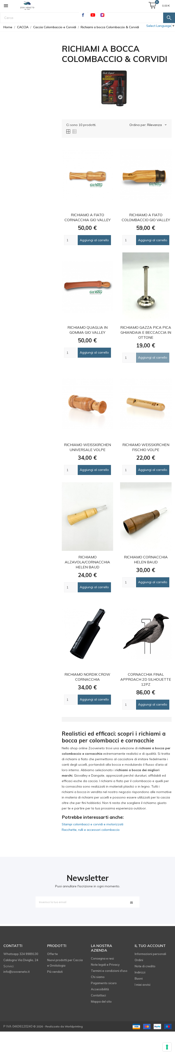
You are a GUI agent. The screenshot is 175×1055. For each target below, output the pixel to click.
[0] (152, 5)
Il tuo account (150, 945)
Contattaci (98, 995)
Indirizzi (140, 972)
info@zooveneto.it (16, 971)
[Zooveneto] (27, 6)
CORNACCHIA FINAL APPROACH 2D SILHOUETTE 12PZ (145, 679)
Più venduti (55, 971)
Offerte (52, 954)
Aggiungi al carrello (94, 240)
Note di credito (145, 966)
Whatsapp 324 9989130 (20, 954)
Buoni (139, 978)
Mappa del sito (101, 1001)
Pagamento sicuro (104, 983)
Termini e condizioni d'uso (109, 971)
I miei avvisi (142, 984)
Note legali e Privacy (105, 964)
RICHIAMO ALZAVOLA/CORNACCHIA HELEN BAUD (87, 562)
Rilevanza (157, 125)
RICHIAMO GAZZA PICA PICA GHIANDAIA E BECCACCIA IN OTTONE (145, 332)
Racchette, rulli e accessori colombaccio (91, 830)
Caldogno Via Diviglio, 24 (20, 960)
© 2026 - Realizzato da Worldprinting (58, 1026)
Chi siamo (98, 977)
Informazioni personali (150, 954)
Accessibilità (100, 989)
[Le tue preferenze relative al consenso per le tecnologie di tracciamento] (167, 1047)
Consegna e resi (102, 958)
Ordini (139, 960)
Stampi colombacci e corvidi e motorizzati (92, 824)
